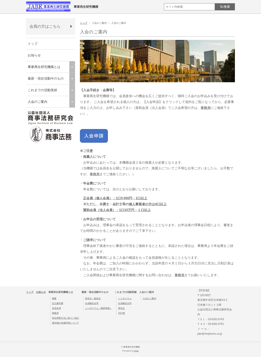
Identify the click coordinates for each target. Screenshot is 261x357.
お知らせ (34, 55)
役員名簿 (56, 308)
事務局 (205, 108)
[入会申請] (94, 141)
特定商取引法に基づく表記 (65, 318)
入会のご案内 (149, 298)
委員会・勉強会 (93, 298)
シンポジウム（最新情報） (98, 308)
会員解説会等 (91, 303)
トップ (33, 43)
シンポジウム (125, 298)
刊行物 (121, 313)
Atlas (136, 351)
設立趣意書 (57, 303)
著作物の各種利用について (65, 323)
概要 (54, 298)
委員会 (121, 308)
